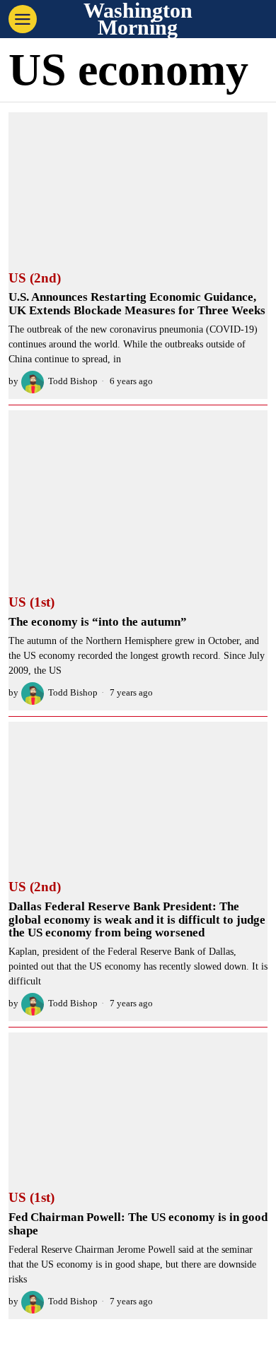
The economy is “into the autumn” (97, 622)
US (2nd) (34, 278)
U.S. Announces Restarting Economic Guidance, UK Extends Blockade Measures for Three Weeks (136, 304)
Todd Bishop (73, 381)
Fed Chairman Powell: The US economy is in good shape (138, 1224)
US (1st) (31, 602)
